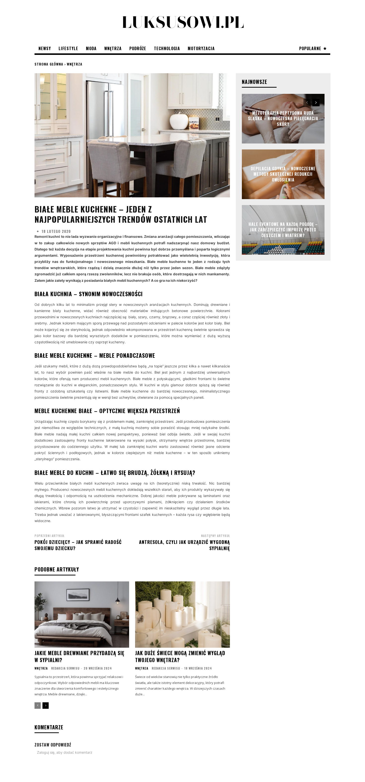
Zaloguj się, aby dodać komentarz (64, 752)
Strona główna (49, 64)
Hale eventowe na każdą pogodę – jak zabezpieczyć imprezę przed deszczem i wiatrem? (283, 229)
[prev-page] (38, 705)
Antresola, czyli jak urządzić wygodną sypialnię (184, 545)
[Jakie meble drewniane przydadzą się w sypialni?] (82, 614)
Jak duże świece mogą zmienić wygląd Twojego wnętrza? (180, 656)
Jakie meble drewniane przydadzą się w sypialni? (79, 656)
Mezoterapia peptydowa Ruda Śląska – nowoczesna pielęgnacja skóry (283, 118)
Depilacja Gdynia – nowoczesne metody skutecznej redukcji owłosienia (283, 174)
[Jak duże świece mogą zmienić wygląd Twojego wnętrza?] (182, 614)
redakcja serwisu (65, 668)
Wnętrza (74, 64)
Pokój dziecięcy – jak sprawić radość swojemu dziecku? (78, 545)
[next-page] (45, 705)
